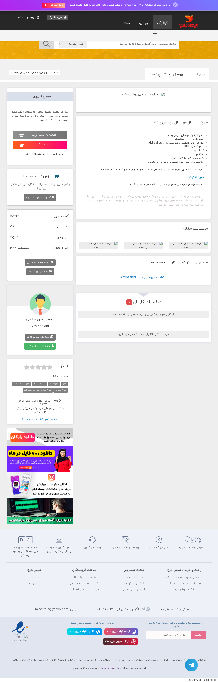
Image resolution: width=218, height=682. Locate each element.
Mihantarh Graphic (109, 669)
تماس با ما (33, 584)
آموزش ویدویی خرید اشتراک (184, 578)
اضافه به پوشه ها (38, 271)
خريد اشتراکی (44, 145)
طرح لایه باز (60, 390)
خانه (56, 72)
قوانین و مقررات (134, 584)
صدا (127, 23)
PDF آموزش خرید (184, 590)
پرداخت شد (39, 383)
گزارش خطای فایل (134, 590)
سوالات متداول (134, 578)
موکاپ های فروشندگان (84, 590)
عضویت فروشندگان (84, 578)
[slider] (38, 367)
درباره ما (34, 578)
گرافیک (162, 23)
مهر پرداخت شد (21, 383)
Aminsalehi (40, 326)
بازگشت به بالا (23, 521)
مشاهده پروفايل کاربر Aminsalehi (143, 277)
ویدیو (143, 23)
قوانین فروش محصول (84, 584)
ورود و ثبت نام (26, 17)
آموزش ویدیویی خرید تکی (184, 584)
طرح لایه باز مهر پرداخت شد (37, 390)
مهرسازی (43, 72)
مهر (64, 383)
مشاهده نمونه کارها (38, 337)
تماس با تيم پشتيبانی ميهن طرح (40, 419)
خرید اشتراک (57, 5)
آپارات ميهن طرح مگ (117, 641)
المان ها (32, 72)
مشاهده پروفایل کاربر (39, 346)
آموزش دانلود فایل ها (39, 198)
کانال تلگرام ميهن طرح (82, 631)
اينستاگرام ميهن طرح (118, 631)
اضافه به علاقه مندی (39, 262)
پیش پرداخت (18, 72)
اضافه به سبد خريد (44, 135)
